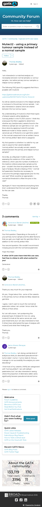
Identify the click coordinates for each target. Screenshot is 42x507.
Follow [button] (6, 55)
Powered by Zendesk (32, 505)
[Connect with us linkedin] (25, 499)
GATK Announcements (13, 402)
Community (12, 39)
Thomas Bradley (15, 62)
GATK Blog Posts (10, 450)
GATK (4, 39)
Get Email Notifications (13, 409)
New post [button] (30, 418)
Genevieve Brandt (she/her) (18, 223)
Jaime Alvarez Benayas (16, 345)
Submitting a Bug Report (13, 435)
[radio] (3, 204)
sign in (9, 389)
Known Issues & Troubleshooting (16, 433)
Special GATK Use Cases (28, 39)
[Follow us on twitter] (16, 499)
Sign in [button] (35, 4)
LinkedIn (38, 205)
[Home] (10, 4)
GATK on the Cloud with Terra (15, 440)
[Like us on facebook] (21, 499)
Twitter (34, 205)
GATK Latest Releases (12, 431)
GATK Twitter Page (11, 452)
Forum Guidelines (11, 400)
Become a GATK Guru (12, 404)
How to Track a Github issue (14, 438)
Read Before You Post (12, 407)
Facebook (31, 205)
